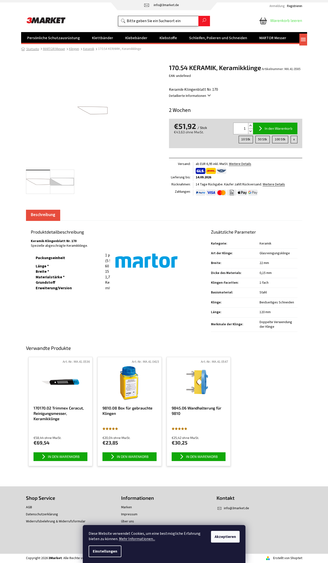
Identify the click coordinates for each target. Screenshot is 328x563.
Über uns (127, 521)
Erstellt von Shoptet (287, 558)
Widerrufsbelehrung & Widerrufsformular (55, 521)
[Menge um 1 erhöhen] (250, 125)
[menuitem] (53, 38)
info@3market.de (236, 508)
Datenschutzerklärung (42, 514)
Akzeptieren (225, 536)
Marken (126, 507)
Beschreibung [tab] (43, 215)
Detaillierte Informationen (187, 95)
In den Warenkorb (278, 128)
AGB (29, 507)
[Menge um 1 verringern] (250, 131)
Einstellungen (105, 551)
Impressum (129, 514)
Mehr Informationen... (137, 539)
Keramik (265, 243)
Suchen (204, 21)
